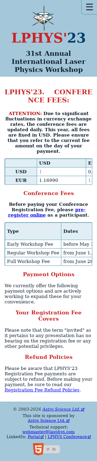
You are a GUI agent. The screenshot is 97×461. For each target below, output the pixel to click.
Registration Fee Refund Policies (42, 390)
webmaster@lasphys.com (48, 431)
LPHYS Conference (67, 436)
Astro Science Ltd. (62, 409)
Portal (34, 436)
